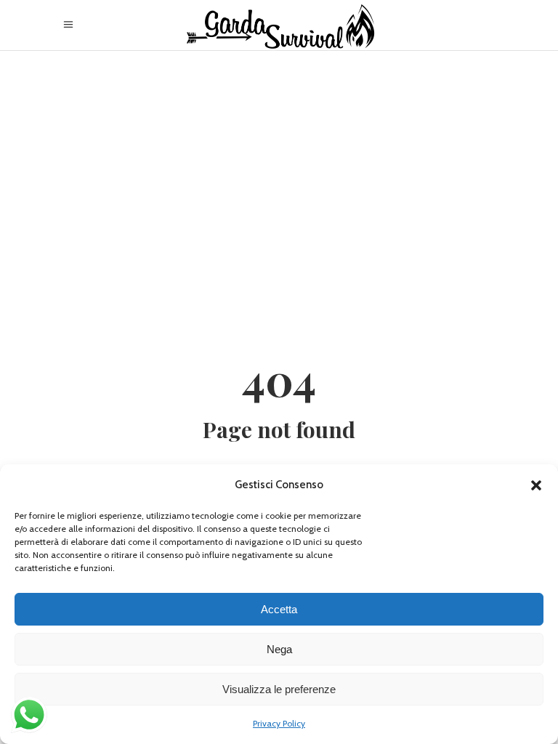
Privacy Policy (279, 723)
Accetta (279, 609)
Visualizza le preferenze (279, 689)
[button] (536, 485)
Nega (279, 649)
